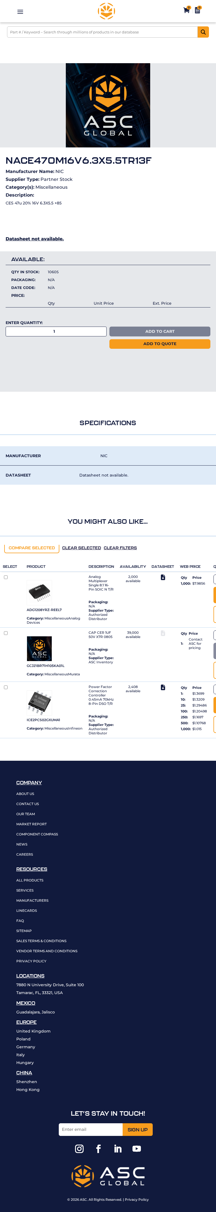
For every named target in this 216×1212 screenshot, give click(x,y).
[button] (20, 11)
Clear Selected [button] (81, 548)
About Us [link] (25, 794)
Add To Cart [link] (160, 331)
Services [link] (24, 890)
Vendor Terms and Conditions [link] (46, 951)
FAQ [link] (20, 921)
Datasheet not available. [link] (35, 239)
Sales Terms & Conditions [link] (41, 941)
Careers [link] (24, 854)
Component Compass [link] (37, 834)
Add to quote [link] (159, 343)
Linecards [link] (26, 911)
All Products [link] (29, 880)
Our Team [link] (25, 814)
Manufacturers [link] (32, 901)
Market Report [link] (31, 824)
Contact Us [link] (27, 804)
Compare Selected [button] (32, 548)
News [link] (21, 844)
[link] (106, 11)
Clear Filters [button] (120, 548)
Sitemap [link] (24, 931)
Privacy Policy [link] (31, 961)
